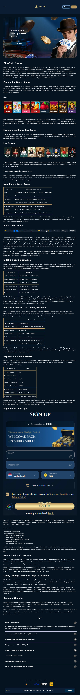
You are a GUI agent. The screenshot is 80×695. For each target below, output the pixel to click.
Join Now (18, 43)
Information (38, 680)
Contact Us (52, 680)
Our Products (29, 680)
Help (45, 680)
